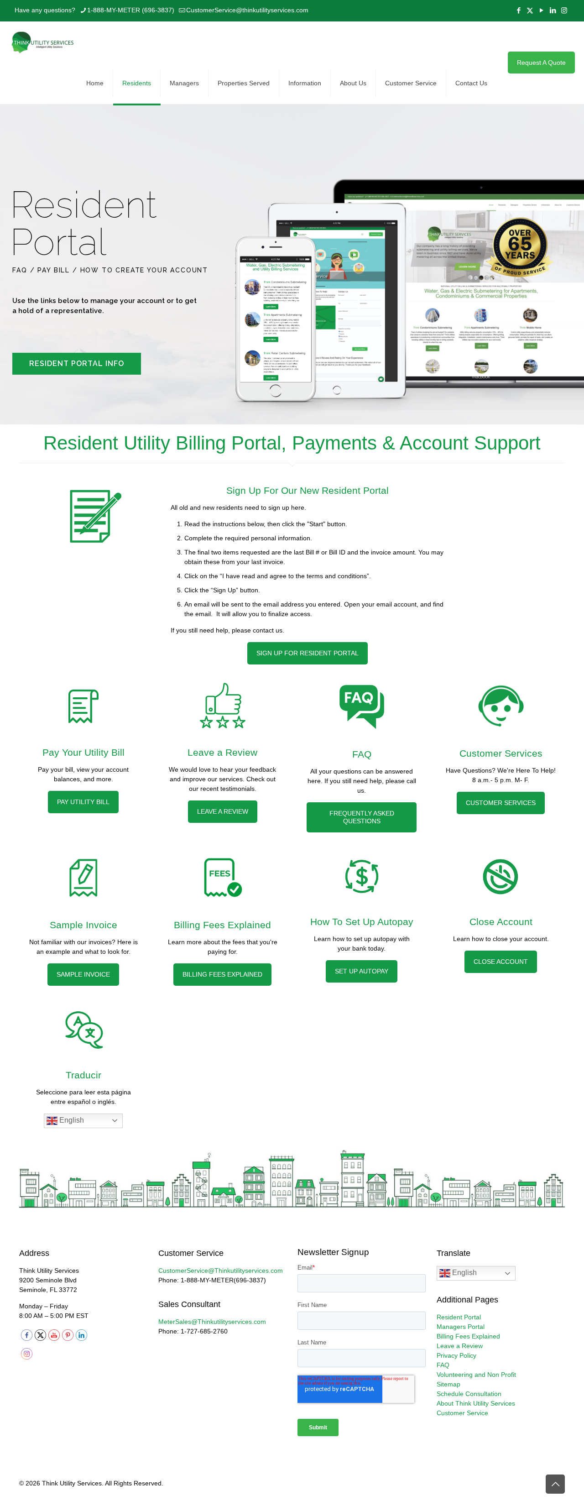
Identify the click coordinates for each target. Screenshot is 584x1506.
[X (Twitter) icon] (530, 10)
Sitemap (448, 1384)
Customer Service (462, 1413)
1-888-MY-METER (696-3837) (130, 10)
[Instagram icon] (564, 10)
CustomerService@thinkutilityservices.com (247, 10)
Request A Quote (541, 62)
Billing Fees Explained (468, 1336)
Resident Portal (459, 1317)
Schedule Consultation (469, 1393)
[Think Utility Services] (43, 42)
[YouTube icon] (541, 10)
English (70, 1120)
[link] (94, 516)
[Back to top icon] (555, 1484)
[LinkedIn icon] (552, 10)
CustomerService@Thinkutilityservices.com (220, 1270)
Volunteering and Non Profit (476, 1374)
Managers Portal (461, 1326)
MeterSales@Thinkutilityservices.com (212, 1321)
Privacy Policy (456, 1355)
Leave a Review (460, 1345)
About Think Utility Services (476, 1403)
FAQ (443, 1365)
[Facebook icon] (518, 10)
